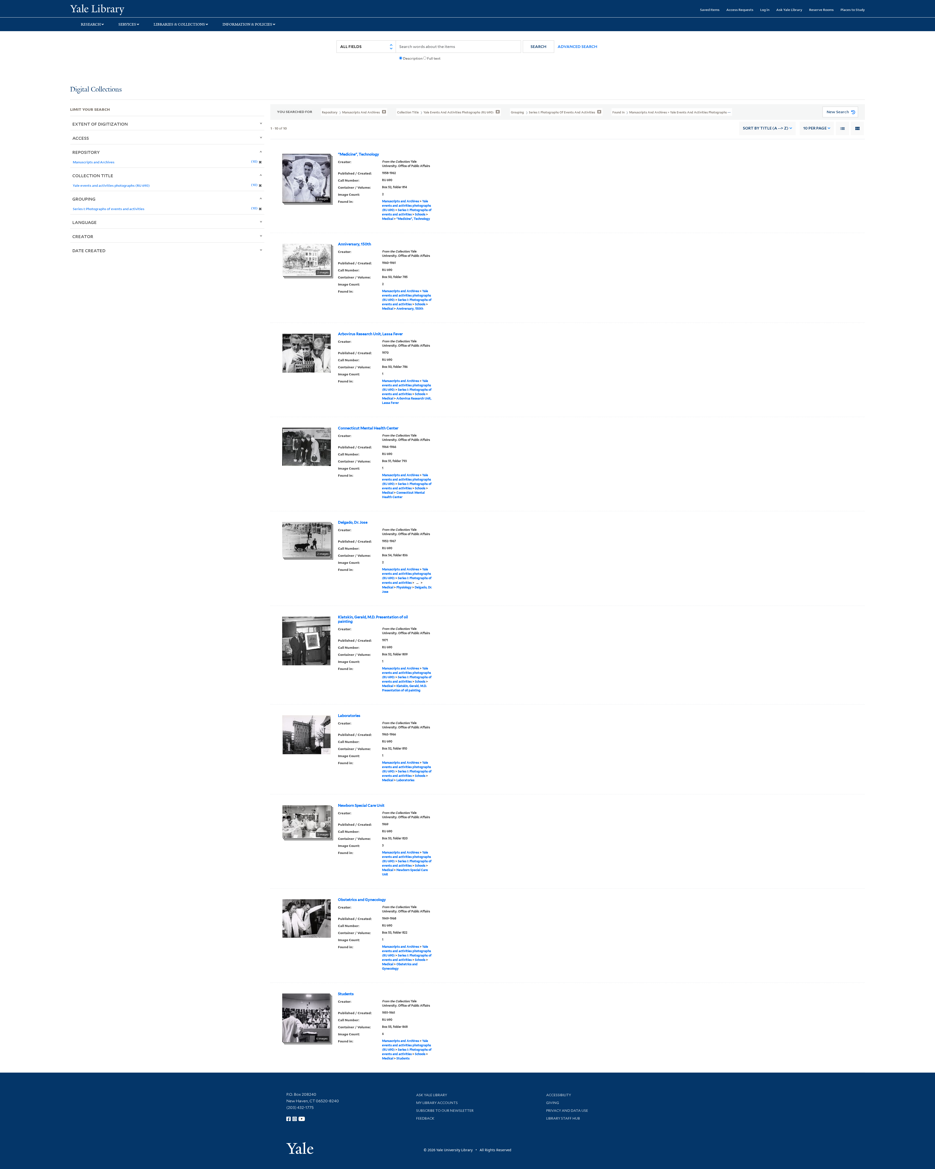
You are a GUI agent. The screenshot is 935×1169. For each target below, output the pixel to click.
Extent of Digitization (100, 124)
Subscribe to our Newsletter (445, 1111)
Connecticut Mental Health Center (368, 428)
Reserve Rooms (821, 9)
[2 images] (306, 177)
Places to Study (853, 9)
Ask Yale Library (789, 9)
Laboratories (349, 716)
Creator (82, 236)
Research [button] (91, 24)
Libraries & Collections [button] (179, 24)
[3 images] (306, 821)
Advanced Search (577, 46)
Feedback (425, 1118)
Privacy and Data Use (567, 1111)
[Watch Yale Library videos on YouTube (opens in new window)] (302, 1119)
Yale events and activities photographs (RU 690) (406, 205)
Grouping (83, 199)
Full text (433, 58)
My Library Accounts (437, 1103)
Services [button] (127, 24)
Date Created (88, 250)
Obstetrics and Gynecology (362, 900)
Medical (387, 219)
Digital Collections (96, 89)
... (417, 582)
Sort (765, 128)
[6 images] (306, 1017)
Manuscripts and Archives (400, 201)
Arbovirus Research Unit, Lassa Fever (370, 334)
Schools (420, 214)
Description (412, 58)
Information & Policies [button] (247, 24)
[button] (538, 46)
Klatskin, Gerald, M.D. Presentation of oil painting (373, 619)
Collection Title (92, 175)
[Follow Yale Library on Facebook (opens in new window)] (288, 1119)
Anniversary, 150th (354, 244)
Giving (552, 1103)
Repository (86, 152)
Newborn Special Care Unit (361, 805)
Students (346, 994)
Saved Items (710, 9)
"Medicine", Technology (358, 154)
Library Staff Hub (563, 1118)
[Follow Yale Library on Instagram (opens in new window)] (294, 1119)
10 (815, 128)
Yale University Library (129, 9)
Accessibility (558, 1095)
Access (80, 138)
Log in (764, 9)
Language (84, 222)
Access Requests (739, 9)
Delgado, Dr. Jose (352, 522)
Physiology (403, 587)
